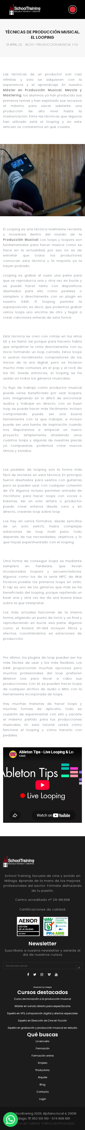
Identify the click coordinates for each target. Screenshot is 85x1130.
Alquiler (42, 1077)
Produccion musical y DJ (57, 44)
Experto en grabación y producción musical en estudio (42, 1028)
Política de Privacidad (58, 1123)
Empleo (42, 1063)
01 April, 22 (14, 44)
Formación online (43, 1055)
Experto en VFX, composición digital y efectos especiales (42, 1013)
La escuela (42, 1041)
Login (42, 1099)
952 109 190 (40, 1118)
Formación (43, 1048)
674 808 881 (61, 1118)
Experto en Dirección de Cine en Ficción (42, 1020)
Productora (42, 1070)
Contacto (43, 1091)
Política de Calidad (25, 1123)
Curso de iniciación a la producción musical (42, 999)
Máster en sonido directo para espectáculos (43, 1006)
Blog (29, 44)
